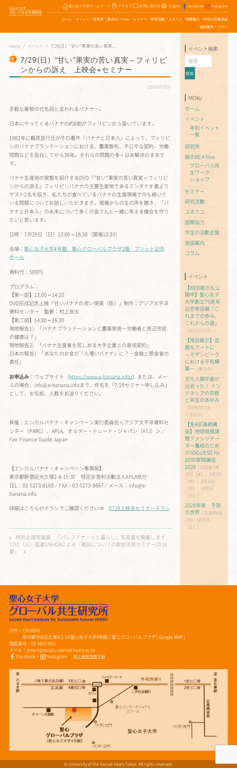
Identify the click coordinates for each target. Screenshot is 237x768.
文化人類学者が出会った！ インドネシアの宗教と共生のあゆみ (203, 389)
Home (15, 46)
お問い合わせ (149, 6)
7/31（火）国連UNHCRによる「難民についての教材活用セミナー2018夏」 (88, 548)
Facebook (196, 6)
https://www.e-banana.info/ (100, 376)
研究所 (98, 19)
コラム (223, 27)
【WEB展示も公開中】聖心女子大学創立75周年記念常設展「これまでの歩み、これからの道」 (202, 305)
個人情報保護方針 (89, 656)
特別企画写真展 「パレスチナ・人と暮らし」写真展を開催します (90, 537)
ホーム (67, 19)
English (175, 6)
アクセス (125, 6)
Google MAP (171, 637)
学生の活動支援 (216, 19)
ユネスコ (175, 19)
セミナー (140, 19)
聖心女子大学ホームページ (89, 6)
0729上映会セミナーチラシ (139, 508)
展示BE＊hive (118, 19)
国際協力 (193, 19)
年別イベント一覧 (205, 131)
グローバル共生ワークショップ (205, 172)
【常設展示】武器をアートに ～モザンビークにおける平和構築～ (202, 354)
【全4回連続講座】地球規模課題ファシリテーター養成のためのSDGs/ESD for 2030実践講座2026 (203, 445)
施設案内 (207, 27)
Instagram (220, 6)
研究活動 (158, 19)
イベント (82, 19)
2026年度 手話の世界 (203, 508)
